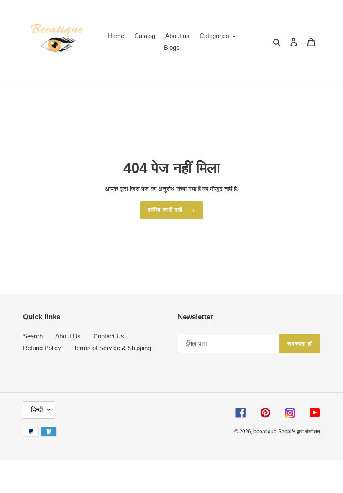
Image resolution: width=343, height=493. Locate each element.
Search (33, 336)
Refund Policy (42, 347)
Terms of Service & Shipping (112, 347)
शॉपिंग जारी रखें (165, 210)
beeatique (264, 432)
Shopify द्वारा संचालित (299, 432)
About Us (68, 336)
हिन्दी (37, 409)
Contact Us (108, 336)
